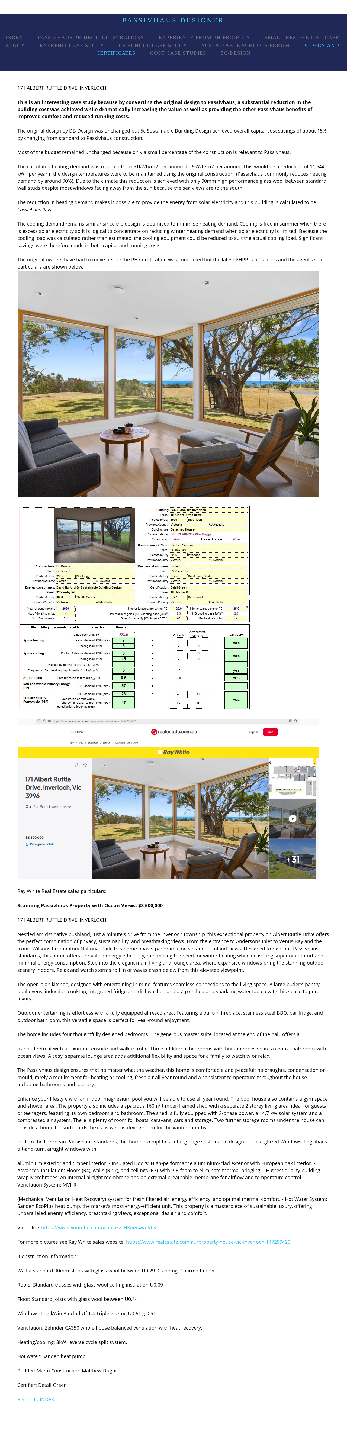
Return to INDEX (35, 1399)
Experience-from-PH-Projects (204, 37)
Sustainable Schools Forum (246, 45)
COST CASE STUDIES (178, 53)
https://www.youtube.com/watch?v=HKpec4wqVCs (98, 1227)
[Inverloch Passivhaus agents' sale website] (168, 798)
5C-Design (235, 53)
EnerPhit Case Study (72, 45)
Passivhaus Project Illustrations (91, 37)
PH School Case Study (153, 45)
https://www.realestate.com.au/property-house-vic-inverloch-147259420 (208, 1242)
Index (14, 37)
